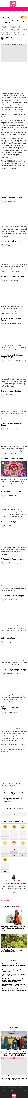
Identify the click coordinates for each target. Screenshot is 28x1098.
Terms (14, 1091)
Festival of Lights (8, 785)
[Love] (22, 17)
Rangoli (20, 785)
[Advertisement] (14, 77)
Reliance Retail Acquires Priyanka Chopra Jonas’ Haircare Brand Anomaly (14, 989)
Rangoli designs (8, 787)
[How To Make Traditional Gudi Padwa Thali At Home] (14, 941)
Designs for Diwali (9, 783)
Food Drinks (14, 1075)
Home (2, 1090)
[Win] (25, 17)
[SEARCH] (26, 9)
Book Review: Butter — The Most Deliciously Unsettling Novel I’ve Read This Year (13, 965)
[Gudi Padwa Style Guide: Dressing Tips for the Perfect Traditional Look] (14, 917)
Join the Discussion (5, 900)
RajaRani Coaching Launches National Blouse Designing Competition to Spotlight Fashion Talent (14, 980)
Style (2, 924)
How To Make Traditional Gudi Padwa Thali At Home (11, 950)
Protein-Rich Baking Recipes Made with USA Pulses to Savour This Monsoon (14, 985)
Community (13, 1090)
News (12, 924)
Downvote (21, 814)
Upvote (6, 814)
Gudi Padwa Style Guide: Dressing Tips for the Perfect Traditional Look (13, 927)
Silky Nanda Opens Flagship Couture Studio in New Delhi (13, 975)
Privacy (25, 1090)
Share (3, 46)
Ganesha (6, 227)
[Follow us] (26, 3)
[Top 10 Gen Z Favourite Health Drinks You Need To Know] (14, 1066)
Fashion (15, 1049)
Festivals (19, 907)
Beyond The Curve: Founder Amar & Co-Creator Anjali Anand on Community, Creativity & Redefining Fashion (14, 1053)
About (7, 1090)
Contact (20, 1090)
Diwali (19, 783)
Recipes (3, 947)
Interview (9, 1049)
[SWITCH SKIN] (18, 9)
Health (8, 1075)
